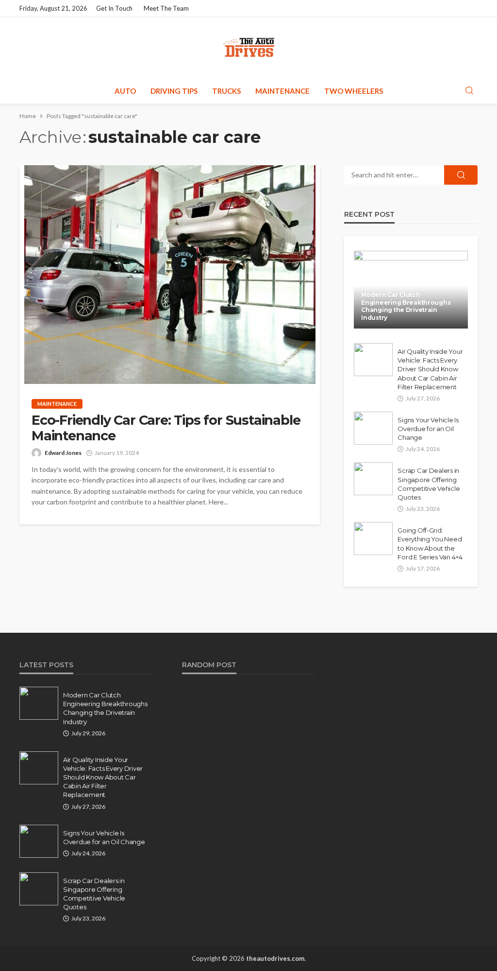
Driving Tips (174, 91)
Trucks (226, 91)
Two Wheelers (353, 91)
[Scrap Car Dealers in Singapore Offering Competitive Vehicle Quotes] (373, 478)
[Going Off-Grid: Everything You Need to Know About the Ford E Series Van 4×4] (373, 538)
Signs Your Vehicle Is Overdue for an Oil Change (428, 428)
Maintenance (282, 91)
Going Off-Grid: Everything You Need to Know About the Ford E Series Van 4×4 (430, 543)
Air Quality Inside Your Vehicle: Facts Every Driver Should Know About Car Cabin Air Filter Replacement (430, 369)
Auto (125, 91)
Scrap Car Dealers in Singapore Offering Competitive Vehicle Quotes (429, 484)
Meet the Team (166, 8)
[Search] (469, 91)
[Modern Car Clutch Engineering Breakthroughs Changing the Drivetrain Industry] (38, 703)
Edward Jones (63, 452)
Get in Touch (114, 8)
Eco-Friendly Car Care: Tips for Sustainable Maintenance (166, 428)
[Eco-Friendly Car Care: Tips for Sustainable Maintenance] (169, 274)
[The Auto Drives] (248, 47)
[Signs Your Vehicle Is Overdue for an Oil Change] (373, 428)
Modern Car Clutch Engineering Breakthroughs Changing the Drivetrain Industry (405, 306)
